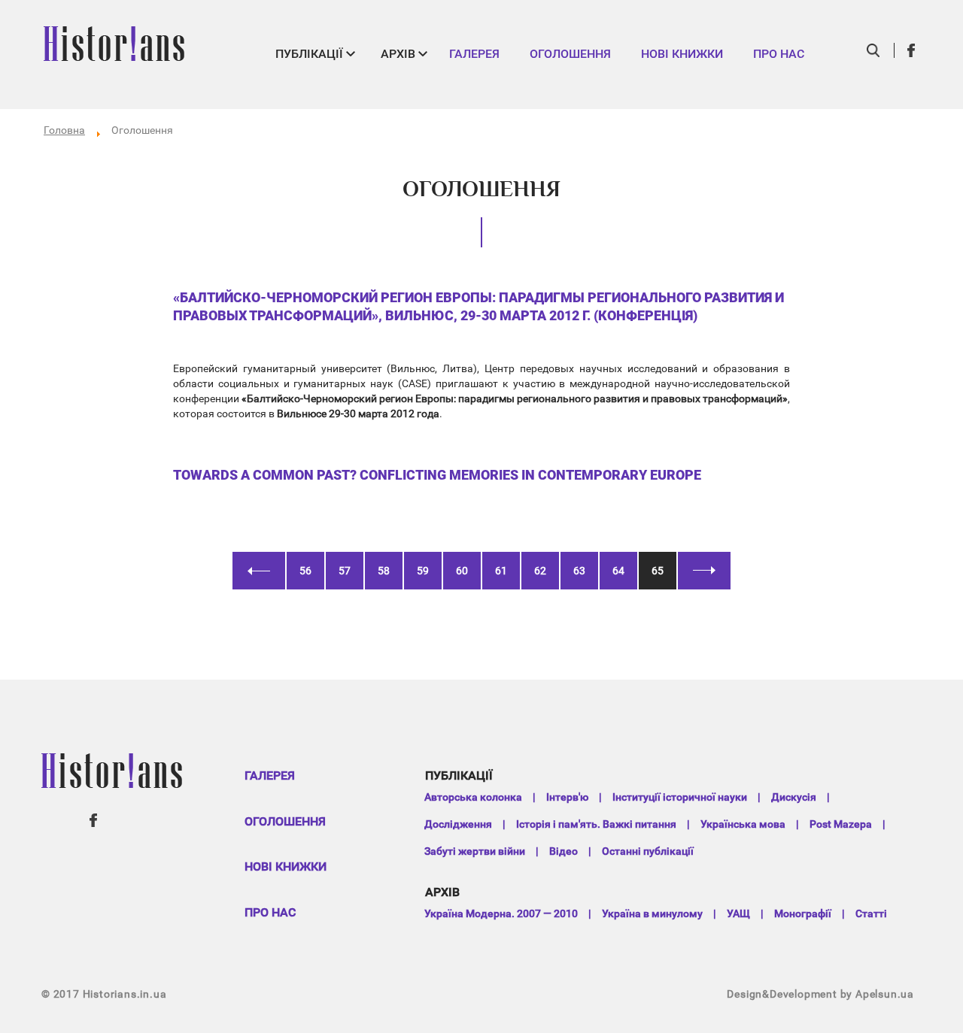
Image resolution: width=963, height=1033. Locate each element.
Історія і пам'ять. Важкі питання (596, 824)
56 (305, 571)
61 (501, 571)
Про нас (778, 54)
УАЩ (738, 913)
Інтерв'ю (567, 797)
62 (540, 571)
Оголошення (570, 54)
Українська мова (742, 824)
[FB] (911, 50)
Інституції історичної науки (679, 797)
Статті (871, 913)
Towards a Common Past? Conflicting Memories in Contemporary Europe (437, 475)
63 (579, 571)
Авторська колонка (473, 797)
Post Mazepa (841, 824)
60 (462, 571)
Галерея (474, 54)
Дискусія (793, 797)
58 (384, 571)
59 (423, 571)
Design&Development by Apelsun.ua (820, 994)
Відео (563, 851)
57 (345, 571)
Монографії (802, 913)
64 (618, 571)
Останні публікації (648, 851)
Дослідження (458, 824)
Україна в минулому (652, 913)
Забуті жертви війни (474, 851)
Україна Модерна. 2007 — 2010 (501, 913)
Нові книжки (682, 54)
